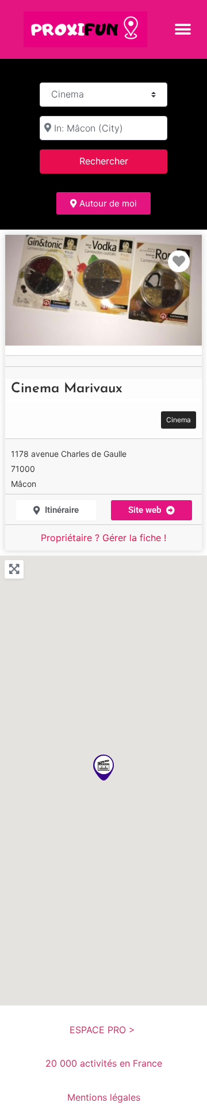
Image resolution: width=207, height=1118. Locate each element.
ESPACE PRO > (104, 1030)
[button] (182, 29)
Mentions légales (103, 1097)
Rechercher (118, 161)
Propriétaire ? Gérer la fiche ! (103, 537)
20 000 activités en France (103, 1063)
